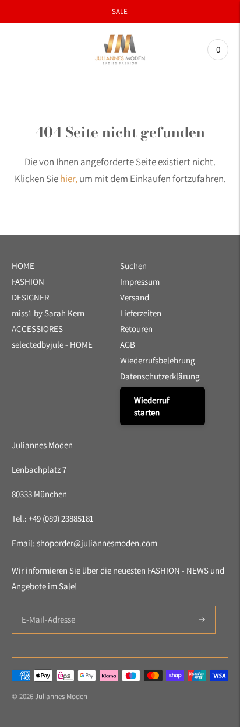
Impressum (140, 281)
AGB (127, 344)
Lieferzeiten (140, 313)
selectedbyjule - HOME (52, 344)
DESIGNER (30, 297)
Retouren (136, 328)
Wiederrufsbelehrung (157, 360)
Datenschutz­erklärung (160, 376)
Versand (134, 297)
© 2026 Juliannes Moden (49, 696)
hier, (68, 178)
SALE (120, 11)
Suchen (133, 265)
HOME (23, 265)
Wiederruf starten (151, 406)
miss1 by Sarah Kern (48, 313)
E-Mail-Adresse (45, 606)
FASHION (28, 281)
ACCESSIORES (37, 328)
